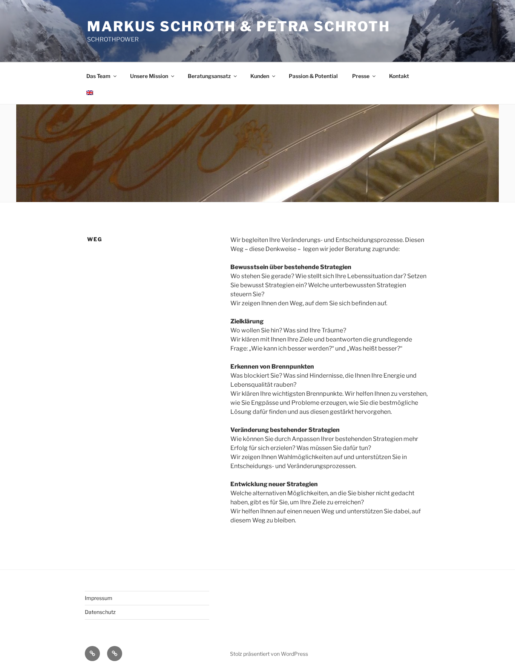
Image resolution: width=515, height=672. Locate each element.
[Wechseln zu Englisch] (90, 92)
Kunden (259, 76)
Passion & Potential (313, 76)
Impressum (98, 598)
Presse (360, 76)
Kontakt (399, 76)
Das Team (98, 76)
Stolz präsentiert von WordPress (269, 654)
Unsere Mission (149, 76)
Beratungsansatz (209, 76)
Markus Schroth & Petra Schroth (238, 26)
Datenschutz (100, 612)
